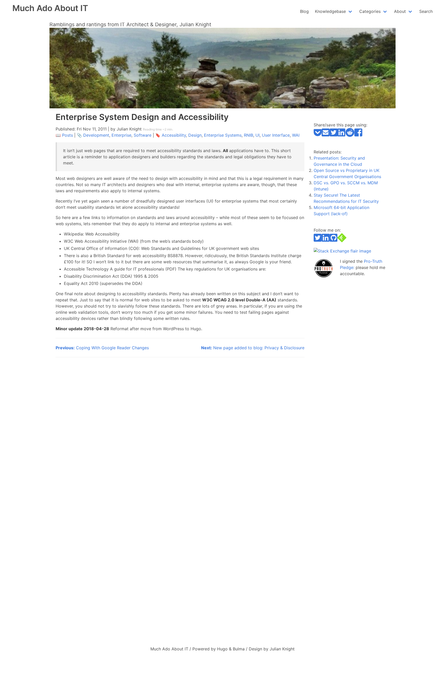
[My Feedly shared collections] (341, 240)
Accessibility (174, 135)
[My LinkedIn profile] (326, 240)
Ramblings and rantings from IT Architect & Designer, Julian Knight (130, 24)
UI (257, 135)
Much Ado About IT (50, 8)
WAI (295, 135)
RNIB (248, 135)
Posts (67, 135)
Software (142, 135)
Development (96, 135)
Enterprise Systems (223, 135)
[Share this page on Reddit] (349, 135)
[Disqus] (180, 428)
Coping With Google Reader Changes (102, 347)
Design (195, 135)
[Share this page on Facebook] (358, 135)
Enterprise (121, 135)
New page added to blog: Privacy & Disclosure (252, 347)
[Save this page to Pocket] (318, 135)
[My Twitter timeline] (318, 240)
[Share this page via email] (326, 135)
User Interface (276, 135)
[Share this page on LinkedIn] (341, 135)
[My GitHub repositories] (334, 240)
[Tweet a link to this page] (334, 135)
